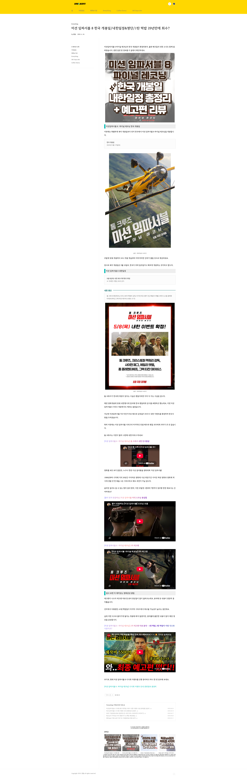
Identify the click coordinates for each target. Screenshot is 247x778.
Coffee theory (121, 11)
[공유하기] (110, 695)
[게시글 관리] (112, 695)
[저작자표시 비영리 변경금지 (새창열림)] (117, 695)
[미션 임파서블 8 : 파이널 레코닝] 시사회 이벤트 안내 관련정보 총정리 (130, 686)
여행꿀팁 (81, 11)
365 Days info (137, 11)
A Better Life (75, 47)
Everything (107, 11)
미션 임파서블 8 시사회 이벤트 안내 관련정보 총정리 (121, 711)
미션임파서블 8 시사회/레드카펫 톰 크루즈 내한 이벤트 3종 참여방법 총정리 (128, 708)
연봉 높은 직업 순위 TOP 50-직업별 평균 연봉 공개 (120, 718)
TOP (174, 774)
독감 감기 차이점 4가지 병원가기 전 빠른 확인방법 (120, 716)
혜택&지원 (93, 11)
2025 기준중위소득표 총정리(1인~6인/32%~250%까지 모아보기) (125, 713)
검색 (169, 3)
